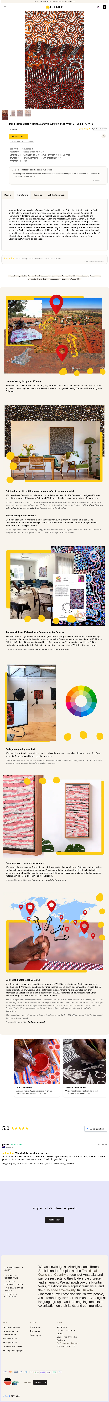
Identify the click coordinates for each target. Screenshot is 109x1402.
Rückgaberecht (10, 1342)
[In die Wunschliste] (103, 136)
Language (27, 1382)
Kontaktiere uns (10, 1338)
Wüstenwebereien (53, 279)
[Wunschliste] (98, 7)
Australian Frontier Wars (11, 1276)
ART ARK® (15, 1396)
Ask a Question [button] (97, 1129)
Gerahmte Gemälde (36, 279)
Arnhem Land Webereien (39, 276)
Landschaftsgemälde (72, 279)
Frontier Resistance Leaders (13, 1282)
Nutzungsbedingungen (13, 1350)
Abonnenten (95, 276)
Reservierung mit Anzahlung (22, 142)
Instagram (36, 1335)
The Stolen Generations (10, 1295)
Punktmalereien (81, 276)
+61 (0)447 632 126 (66, 1346)
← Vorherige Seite (17, 276)
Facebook (36, 1327)
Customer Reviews (11, 1327)
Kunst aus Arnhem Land (62, 276)
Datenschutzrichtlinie (12, 1346)
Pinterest (36, 1331)
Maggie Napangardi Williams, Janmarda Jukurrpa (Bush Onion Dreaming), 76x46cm (38, 1163)
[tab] (7, 195)
